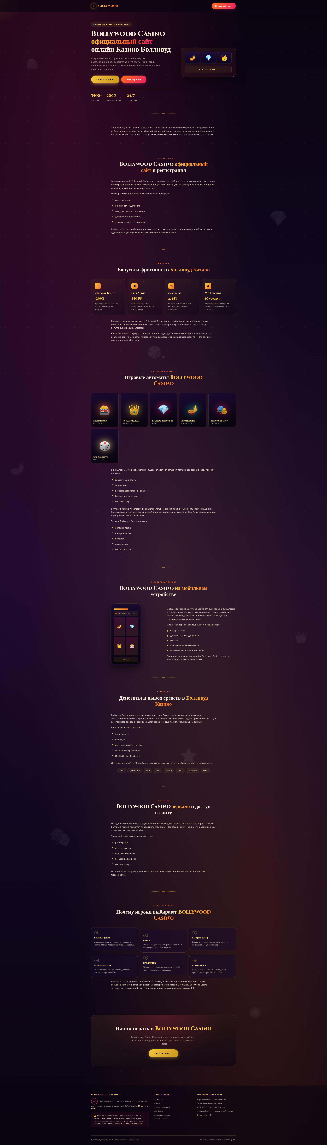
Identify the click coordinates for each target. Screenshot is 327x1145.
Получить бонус (105, 79)
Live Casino (158, 1111)
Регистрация (134, 79)
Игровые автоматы (162, 1107)
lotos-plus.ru (120, 1123)
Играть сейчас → (223, 6)
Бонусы (157, 1103)
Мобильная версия (162, 1115)
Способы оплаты (161, 1119)
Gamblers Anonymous (134, 1123)
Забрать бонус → (163, 1053)
